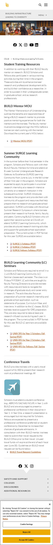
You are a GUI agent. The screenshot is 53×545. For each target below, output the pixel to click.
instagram (32, 466)
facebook (20, 466)
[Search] (38, 5)
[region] (26, 523)
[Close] (50, 504)
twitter (26, 466)
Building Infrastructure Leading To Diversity (28, 59)
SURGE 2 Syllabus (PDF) (24, 247)
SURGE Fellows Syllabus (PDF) (27, 250)
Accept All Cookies (26, 540)
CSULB (6, 59)
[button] (26, 479)
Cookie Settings (26, 524)
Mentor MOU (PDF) (22, 141)
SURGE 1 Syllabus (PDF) (24, 243)
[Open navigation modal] (44, 5)
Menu (41, 15)
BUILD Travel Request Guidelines (25, 452)
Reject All (26, 532)
